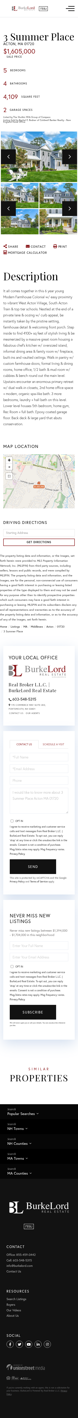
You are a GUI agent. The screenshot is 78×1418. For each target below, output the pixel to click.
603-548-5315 (24, 699)
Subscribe (33, 1012)
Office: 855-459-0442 (21, 1255)
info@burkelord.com (19, 1266)
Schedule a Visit (53, 744)
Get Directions (39, 542)
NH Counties (17, 1143)
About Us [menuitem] (12, 1315)
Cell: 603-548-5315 (19, 1260)
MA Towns (15, 1158)
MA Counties (17, 1173)
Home (3, 626)
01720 (61, 626)
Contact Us (16, 713)
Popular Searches (21, 1113)
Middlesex (37, 626)
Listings (15, 626)
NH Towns (15, 1128)
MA (25, 626)
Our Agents (33, 713)
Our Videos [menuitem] (13, 1310)
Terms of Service (39, 881)
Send (33, 866)
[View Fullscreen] (9, 476)
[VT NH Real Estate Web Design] (39, 1367)
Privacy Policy (17, 853)
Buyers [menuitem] (10, 1304)
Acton (50, 626)
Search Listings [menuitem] (16, 1299)
